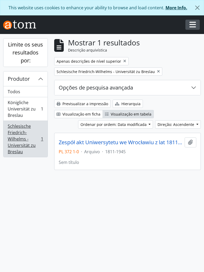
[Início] (21, 25)
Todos (14, 92)
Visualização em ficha (80, 114)
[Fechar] (197, 7)
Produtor (19, 78)
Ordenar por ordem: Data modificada (114, 124)
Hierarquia (130, 103)
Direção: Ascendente (176, 124)
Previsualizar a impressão (84, 103)
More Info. (176, 8)
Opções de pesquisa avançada (96, 87)
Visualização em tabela (130, 114)
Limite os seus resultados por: (25, 52)
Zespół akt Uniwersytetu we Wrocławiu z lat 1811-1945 (120, 142)
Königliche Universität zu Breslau (25, 109)
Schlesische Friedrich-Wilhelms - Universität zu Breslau (25, 139)
